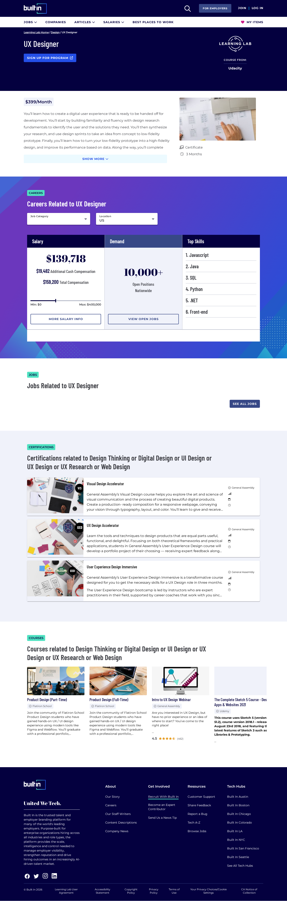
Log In (257, 8)
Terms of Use (174, 891)
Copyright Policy (131, 891)
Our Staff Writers (118, 814)
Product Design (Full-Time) (109, 699)
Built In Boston (238, 805)
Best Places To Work (153, 22)
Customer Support (201, 797)
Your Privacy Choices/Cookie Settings (208, 891)
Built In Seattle (238, 857)
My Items (254, 22)
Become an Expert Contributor (161, 807)
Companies (55, 22)
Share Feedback (199, 805)
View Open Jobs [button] (143, 319)
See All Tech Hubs (240, 866)
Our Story (112, 797)
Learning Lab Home (36, 32)
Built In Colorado (239, 822)
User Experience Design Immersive (112, 566)
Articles (83, 22)
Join (242, 8)
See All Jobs (245, 404)
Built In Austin (237, 797)
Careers (110, 805)
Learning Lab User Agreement (66, 891)
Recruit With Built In (163, 797)
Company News (116, 831)
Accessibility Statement (102, 891)
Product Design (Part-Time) (47, 699)
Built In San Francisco (243, 848)
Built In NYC (236, 840)
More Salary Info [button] (66, 319)
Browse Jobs (197, 831)
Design (55, 32)
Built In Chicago (239, 814)
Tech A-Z (194, 822)
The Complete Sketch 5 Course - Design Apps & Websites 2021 (242, 702)
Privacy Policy (153, 891)
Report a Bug (197, 814)
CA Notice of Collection (249, 891)
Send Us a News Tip (162, 818)
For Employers (215, 8)
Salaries (112, 22)
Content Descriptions (121, 822)
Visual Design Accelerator (105, 483)
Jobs (29, 22)
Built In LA (234, 831)
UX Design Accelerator (103, 525)
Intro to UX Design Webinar (171, 699)
